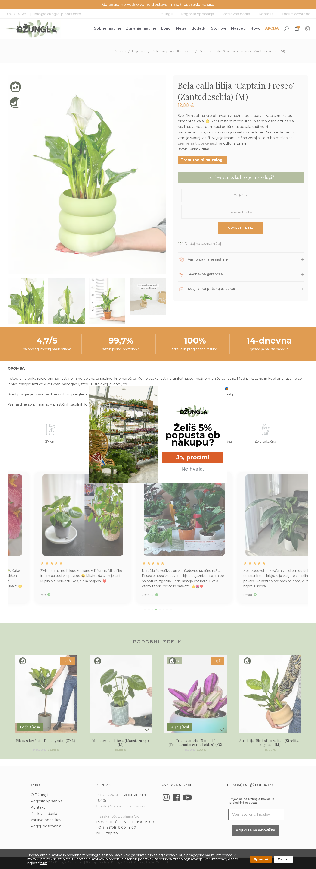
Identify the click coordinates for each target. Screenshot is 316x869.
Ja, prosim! (192, 457)
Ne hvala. (192, 469)
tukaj (44, 863)
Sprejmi (261, 859)
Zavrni (283, 859)
